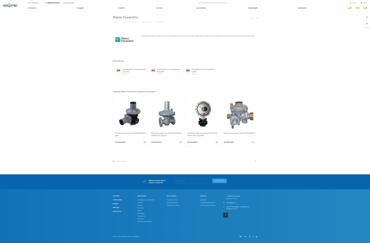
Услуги (203, 196)
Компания (117, 200)
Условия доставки (172, 202)
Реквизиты (140, 213)
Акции (115, 203)
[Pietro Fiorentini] (124, 39)
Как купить (171, 196)
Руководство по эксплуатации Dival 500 (134, 70)
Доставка (203, 200)
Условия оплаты (172, 200)
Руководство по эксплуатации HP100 (203, 70)
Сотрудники (141, 216)
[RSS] (252, 18)
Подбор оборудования (207, 202)
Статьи (139, 210)
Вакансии (140, 218)
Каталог (116, 196)
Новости (140, 202)
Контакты (117, 211)
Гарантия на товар (173, 205)
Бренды (116, 207)
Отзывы (139, 205)
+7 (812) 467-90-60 (53, 3)
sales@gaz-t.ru (231, 203)
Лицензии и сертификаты (145, 200)
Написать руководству (144, 221)
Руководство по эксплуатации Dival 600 (168, 70)
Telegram (225, 215)
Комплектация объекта (208, 205)
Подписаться (219, 181)
